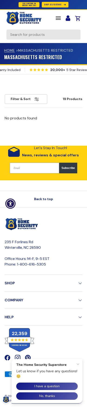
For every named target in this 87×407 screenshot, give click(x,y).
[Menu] (58, 18)
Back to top (43, 199)
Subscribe (68, 168)
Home (9, 50)
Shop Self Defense (52, 4)
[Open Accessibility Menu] (10, 203)
